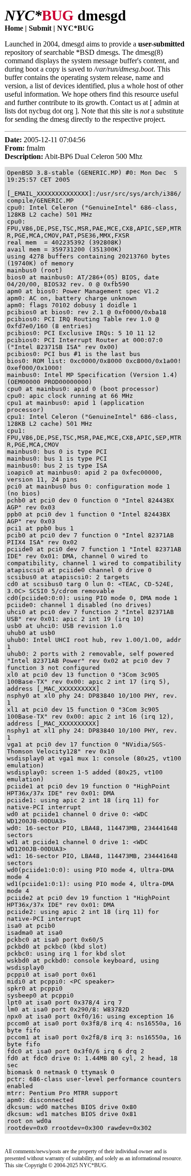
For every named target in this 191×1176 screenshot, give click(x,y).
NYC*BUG (75, 28)
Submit (40, 28)
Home (14, 28)
